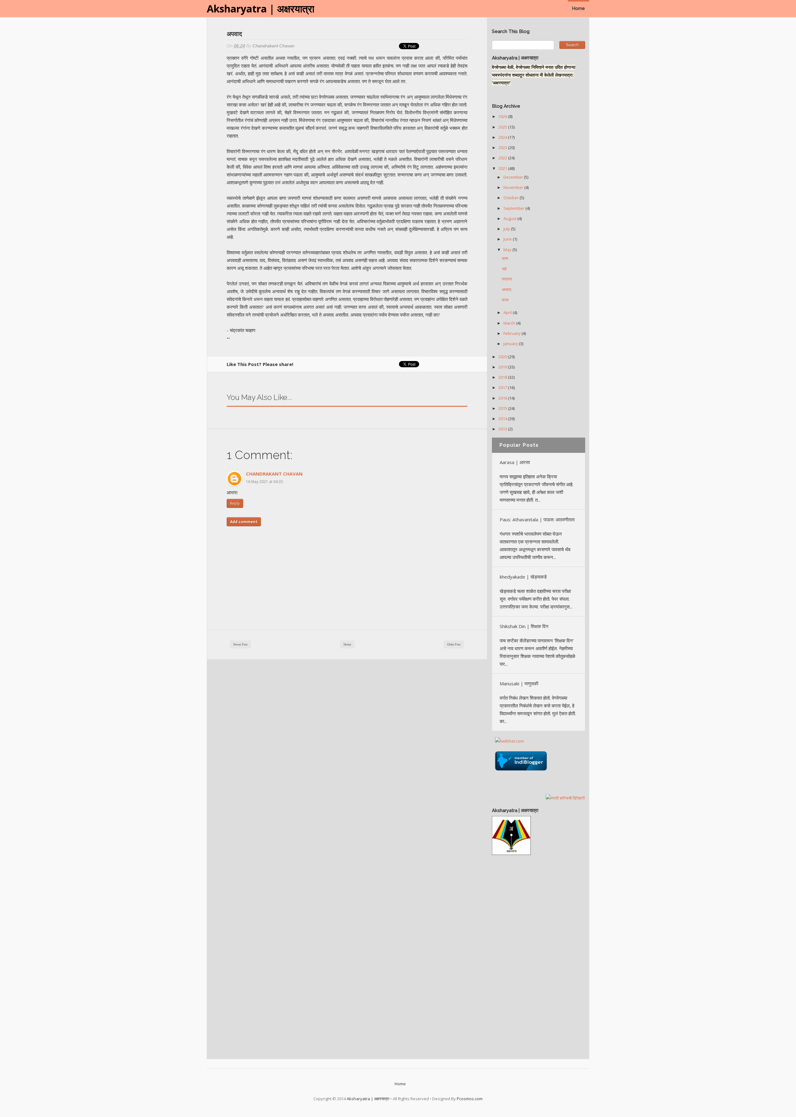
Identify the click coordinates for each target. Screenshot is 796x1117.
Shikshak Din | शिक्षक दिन (524, 626)
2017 (503, 387)
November (513, 187)
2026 (503, 116)
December (513, 177)
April (508, 312)
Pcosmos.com (470, 1098)
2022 (503, 158)
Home (578, 8)
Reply (235, 503)
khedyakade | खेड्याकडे (523, 577)
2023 (503, 147)
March (509, 323)
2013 (503, 429)
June (508, 239)
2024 (503, 137)
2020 (503, 356)
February (512, 333)
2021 (503, 168)
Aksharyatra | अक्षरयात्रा (260, 8)
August (510, 218)
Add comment (243, 521)
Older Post (453, 644)
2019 (503, 367)
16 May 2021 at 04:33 (264, 481)
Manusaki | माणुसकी (519, 683)
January (511, 343)
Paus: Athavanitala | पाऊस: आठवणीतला (537, 519)
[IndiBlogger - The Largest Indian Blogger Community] (521, 772)
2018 (503, 377)
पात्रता (507, 279)
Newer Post (240, 644)
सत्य (505, 258)
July (507, 229)
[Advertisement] (538, 954)
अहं (504, 268)
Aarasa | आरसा (515, 462)
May (507, 249)
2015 (503, 408)
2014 (503, 418)
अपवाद (506, 289)
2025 (503, 127)
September (514, 208)
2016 (503, 398)
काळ (505, 300)
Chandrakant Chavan (274, 474)
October (511, 197)
